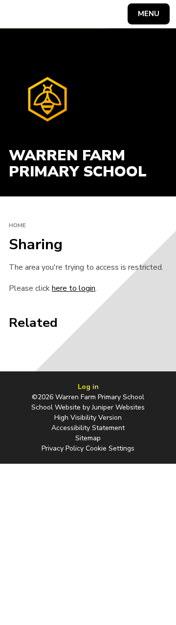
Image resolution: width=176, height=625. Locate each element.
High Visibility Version (88, 417)
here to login (73, 288)
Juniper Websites (118, 407)
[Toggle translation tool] (43, 14)
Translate (81, 15)
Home (17, 225)
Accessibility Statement (88, 427)
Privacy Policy (63, 448)
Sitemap (88, 438)
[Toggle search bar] (18, 14)
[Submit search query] (119, 13)
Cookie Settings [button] (110, 448)
